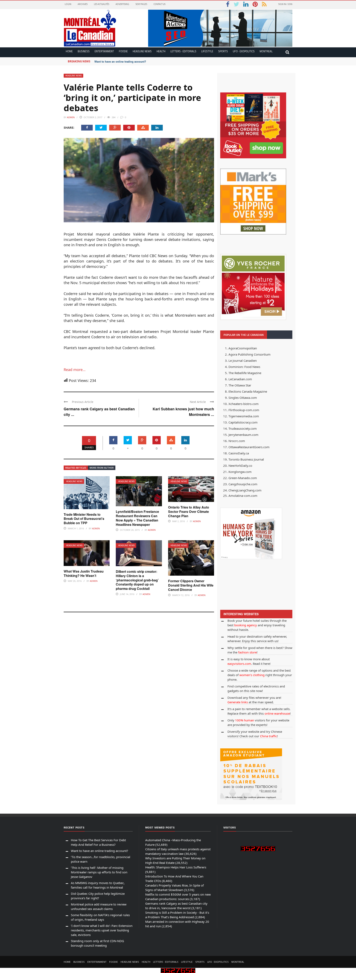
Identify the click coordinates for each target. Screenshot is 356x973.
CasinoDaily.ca (238, 453)
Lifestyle (207, 51)
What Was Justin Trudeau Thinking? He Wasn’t (84, 573)
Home (69, 51)
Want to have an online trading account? (120, 61)
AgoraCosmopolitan (242, 348)
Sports (223, 51)
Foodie (123, 51)
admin (71, 117)
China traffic (268, 736)
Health (161, 51)
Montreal (266, 51)
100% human (244, 720)
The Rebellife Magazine (244, 373)
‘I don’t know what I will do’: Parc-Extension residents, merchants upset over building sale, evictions (101, 930)
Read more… (74, 369)
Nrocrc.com (236, 441)
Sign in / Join (285, 4)
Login (68, 4)
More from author (102, 468)
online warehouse (277, 713)
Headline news (142, 51)
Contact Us (159, 4)
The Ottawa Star (239, 385)
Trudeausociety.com (242, 428)
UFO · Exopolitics (244, 51)
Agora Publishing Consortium (249, 354)
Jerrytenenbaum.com (243, 435)
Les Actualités (101, 4)
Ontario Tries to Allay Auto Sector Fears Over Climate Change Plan (188, 511)
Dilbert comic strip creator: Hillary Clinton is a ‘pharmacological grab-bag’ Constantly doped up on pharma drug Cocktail (137, 580)
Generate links (237, 702)
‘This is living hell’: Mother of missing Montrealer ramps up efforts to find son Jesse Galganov (99, 872)
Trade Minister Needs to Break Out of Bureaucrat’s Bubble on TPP (84, 518)
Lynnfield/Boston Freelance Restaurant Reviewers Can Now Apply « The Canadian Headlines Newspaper (137, 518)
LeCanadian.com (240, 379)
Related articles (75, 468)
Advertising (122, 4)
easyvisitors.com (239, 664)
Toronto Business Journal (246, 459)
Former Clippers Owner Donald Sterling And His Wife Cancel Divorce (190, 585)
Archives (83, 4)
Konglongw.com (240, 472)
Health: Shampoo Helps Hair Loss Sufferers (175, 867)
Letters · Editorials (183, 51)
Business (84, 51)
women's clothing (252, 675)
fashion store (247, 652)
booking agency (245, 625)
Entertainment (104, 51)
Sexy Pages (141, 4)
